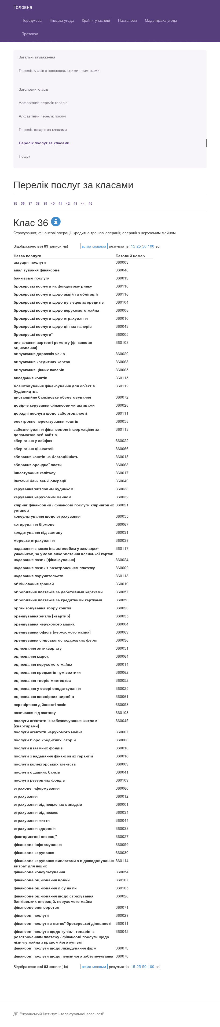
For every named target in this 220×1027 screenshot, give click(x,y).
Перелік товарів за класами (43, 129)
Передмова (31, 20)
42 (68, 203)
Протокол (29, 33)
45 (90, 203)
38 (38, 203)
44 (83, 203)
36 (23, 203)
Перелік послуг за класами (44, 142)
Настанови (127, 20)
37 (30, 203)
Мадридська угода (161, 20)
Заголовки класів (33, 89)
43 (75, 203)
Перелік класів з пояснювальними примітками (59, 70)
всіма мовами (94, 246)
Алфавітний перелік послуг (42, 116)
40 (53, 203)
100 (151, 246)
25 (139, 246)
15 (133, 246)
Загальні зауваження (37, 57)
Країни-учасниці (96, 20)
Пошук (24, 156)
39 (45, 203)
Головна (22, 6)
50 (144, 246)
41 (60, 203)
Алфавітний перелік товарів (43, 102)
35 (15, 203)
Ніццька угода (62, 20)
